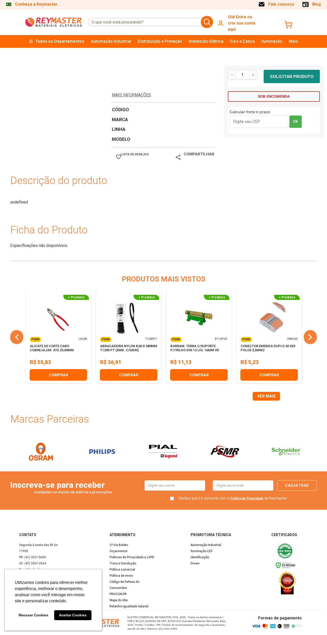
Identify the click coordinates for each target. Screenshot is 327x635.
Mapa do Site (119, 600)
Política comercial (122, 569)
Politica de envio (121, 575)
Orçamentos (118, 551)
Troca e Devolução (123, 563)
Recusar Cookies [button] (33, 615)
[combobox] (143, 22)
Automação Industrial (206, 545)
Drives (195, 563)
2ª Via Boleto (119, 545)
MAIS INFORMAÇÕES (131, 95)
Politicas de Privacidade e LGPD (132, 557)
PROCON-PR (118, 594)
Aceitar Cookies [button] (73, 615)
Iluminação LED (202, 551)
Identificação (200, 557)
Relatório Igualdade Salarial (129, 606)
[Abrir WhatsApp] (314, 622)
